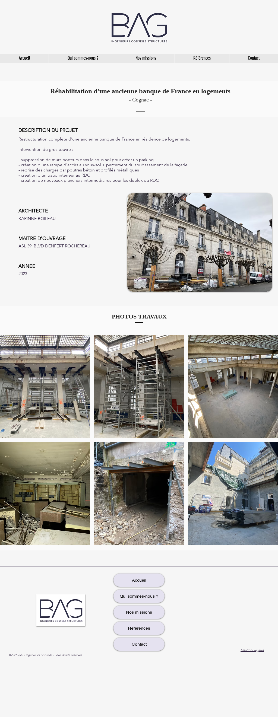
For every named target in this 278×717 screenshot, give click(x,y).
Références (139, 628)
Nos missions (139, 612)
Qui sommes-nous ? (139, 596)
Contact (139, 644)
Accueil (139, 580)
